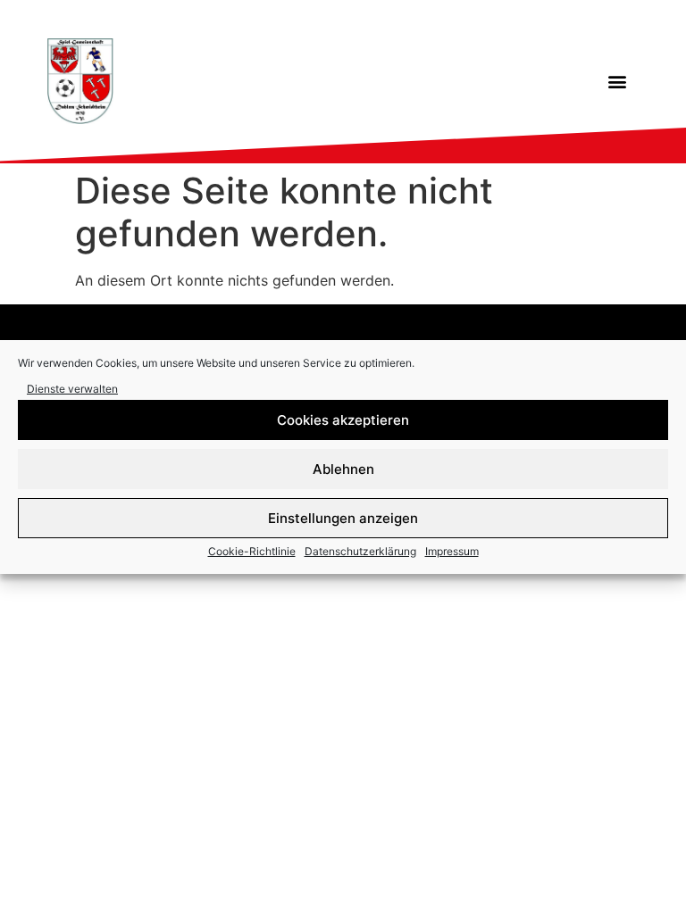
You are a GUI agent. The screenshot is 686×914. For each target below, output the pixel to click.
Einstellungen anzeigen (343, 518)
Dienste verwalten (72, 388)
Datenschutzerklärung (360, 551)
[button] (617, 81)
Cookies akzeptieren (343, 419)
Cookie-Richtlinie (252, 551)
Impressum (452, 551)
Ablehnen (343, 469)
